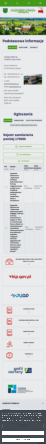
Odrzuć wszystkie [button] (23, 433)
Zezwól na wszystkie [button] (23, 440)
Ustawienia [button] (23, 426)
